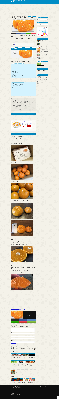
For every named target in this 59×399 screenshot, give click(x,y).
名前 (11, 332)
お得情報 (31, 3)
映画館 (15, 394)
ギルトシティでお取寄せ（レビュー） (14, 309)
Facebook (28, 374)
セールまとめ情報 (20, 3)
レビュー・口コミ (35, 3)
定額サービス (18, 394)
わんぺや (12, 1)
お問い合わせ (43, 3)
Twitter (25, 374)
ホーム (14, 3)
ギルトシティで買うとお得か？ (40, 81)
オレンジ (28, 309)
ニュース (16, 3)
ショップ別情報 (24, 3)
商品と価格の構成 (39, 76)
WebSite (23, 374)
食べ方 (34, 309)
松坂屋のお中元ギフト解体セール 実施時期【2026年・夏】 (44, 54)
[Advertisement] (29, 9)
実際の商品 (39, 83)
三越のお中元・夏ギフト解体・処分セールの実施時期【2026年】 (44, 52)
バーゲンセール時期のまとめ (13, 387)
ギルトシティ (16, 35)
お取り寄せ (20, 309)
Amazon (20, 394)
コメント (12, 327)
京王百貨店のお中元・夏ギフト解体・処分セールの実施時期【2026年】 (44, 58)
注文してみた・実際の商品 (40, 82)
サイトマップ (39, 3)
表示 (15, 44)
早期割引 (28, 3)
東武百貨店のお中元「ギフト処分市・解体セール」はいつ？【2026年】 (44, 47)
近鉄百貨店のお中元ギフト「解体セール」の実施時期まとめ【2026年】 (44, 49)
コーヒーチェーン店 (12, 394)
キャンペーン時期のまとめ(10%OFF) (19, 387)
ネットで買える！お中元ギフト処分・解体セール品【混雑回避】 (44, 44)
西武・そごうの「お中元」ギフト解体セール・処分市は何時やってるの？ (44, 41)
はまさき (23, 309)
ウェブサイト (12, 337)
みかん (25, 309)
